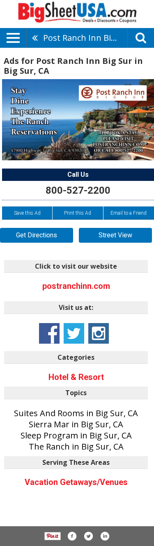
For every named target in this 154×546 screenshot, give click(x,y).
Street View (115, 235)
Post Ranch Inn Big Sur (85, 37)
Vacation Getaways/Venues (76, 482)
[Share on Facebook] (72, 536)
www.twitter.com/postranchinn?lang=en (74, 333)
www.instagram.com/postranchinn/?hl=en (98, 333)
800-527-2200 (78, 190)
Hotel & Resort (76, 377)
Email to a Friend (128, 213)
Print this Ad (77, 213)
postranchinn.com (76, 286)
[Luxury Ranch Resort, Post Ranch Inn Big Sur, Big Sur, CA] (78, 119)
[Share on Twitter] (88, 536)
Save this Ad (27, 213)
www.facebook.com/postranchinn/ (49, 333)
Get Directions (36, 235)
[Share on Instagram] (104, 536)
